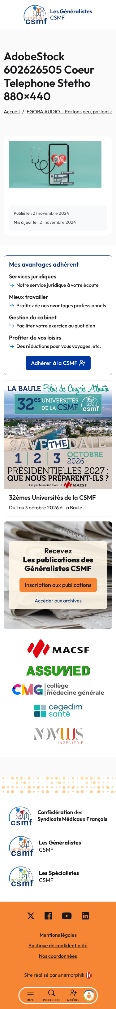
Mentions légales (58, 935)
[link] (75, 975)
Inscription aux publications (58, 584)
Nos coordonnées (58, 956)
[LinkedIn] (85, 916)
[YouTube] (67, 916)
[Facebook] (48, 916)
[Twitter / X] (31, 916)
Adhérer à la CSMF (54, 363)
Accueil (12, 111)
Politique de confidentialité (58, 945)
